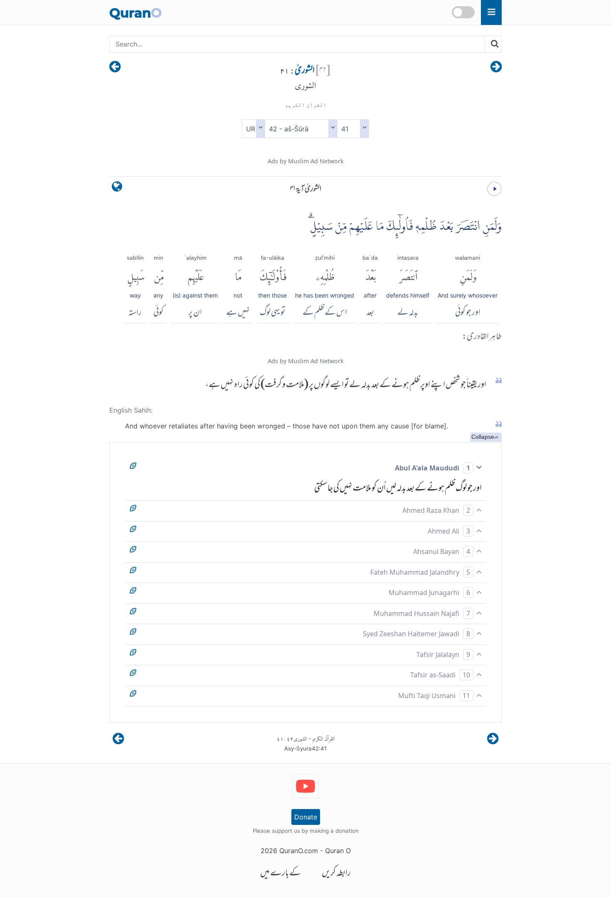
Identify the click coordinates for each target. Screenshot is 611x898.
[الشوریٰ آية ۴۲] (115, 67)
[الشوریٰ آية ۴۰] (496, 67)
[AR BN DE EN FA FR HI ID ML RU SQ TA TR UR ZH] (253, 128)
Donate (305, 817)
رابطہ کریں (336, 874)
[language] (117, 188)
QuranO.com (298, 850)
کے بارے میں (280, 874)
